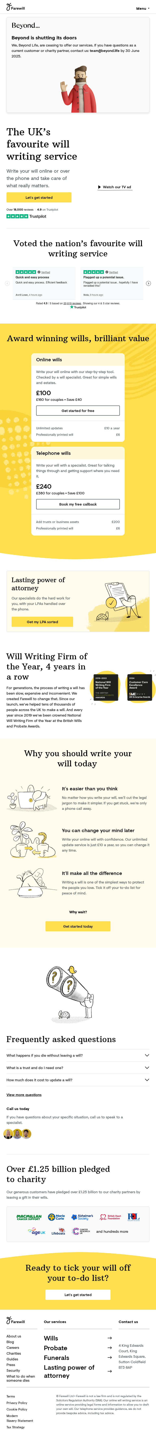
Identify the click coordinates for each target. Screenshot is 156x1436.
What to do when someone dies (20, 1378)
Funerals (56, 1357)
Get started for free (78, 410)
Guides (12, 1359)
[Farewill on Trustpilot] (26, 215)
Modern (19, 1418)
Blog (10, 1342)
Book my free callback (78, 504)
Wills (51, 1338)
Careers (12, 1347)
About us (13, 1336)
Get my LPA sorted (42, 621)
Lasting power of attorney (69, 1371)
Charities (13, 1353)
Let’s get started (39, 197)
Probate (55, 1348)
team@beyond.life (105, 50)
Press (10, 1365)
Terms (10, 1396)
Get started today (78, 926)
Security (13, 1370)
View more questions (23, 1094)
